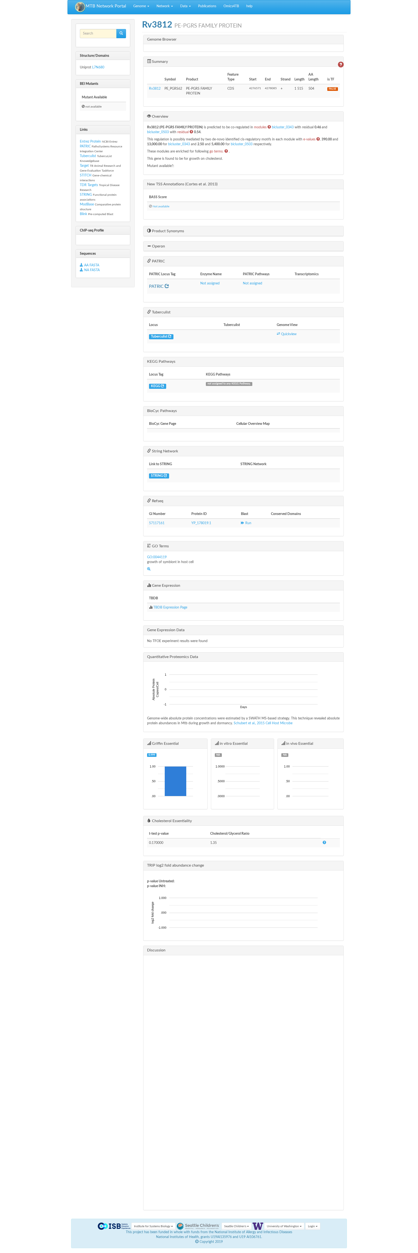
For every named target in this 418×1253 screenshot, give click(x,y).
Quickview (288, 334)
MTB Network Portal (106, 6)
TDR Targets (89, 185)
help (249, 6)
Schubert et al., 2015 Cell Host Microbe (263, 723)
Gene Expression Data (166, 630)
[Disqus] (243, 1019)
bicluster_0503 (158, 132)
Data (184, 6)
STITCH (85, 175)
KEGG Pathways (161, 361)
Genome (140, 6)
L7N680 (98, 67)
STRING (86, 194)
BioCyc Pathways (162, 411)
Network (164, 6)
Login (312, 1226)
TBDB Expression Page (170, 607)
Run (247, 523)
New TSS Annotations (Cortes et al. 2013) (182, 184)
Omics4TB (231, 6)
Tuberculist (88, 156)
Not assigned (210, 283)
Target (84, 165)
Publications (207, 6)
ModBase (87, 204)
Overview (159, 116)
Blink (84, 214)
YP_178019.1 (201, 523)
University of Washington (283, 1226)
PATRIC (85, 146)
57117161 (156, 523)
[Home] (80, 7)
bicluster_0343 (283, 127)
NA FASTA (91, 270)
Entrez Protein (90, 141)
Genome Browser (162, 39)
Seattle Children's (235, 1226)
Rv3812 (155, 88)
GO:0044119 (157, 557)
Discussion (156, 950)
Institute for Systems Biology (152, 1226)
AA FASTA (91, 265)
